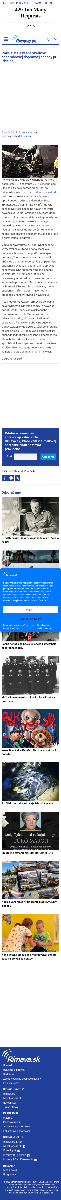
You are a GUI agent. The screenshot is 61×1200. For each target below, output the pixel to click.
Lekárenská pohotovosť (17, 1131)
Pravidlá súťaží (11, 1083)
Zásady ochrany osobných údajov (44, 626)
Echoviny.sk (9, 1102)
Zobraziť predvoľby (30, 618)
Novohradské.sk (12, 1098)
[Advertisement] (30, 95)
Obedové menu (11, 1122)
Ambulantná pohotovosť (17, 1126)
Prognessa (9, 1174)
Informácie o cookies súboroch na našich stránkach (18, 626)
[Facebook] (5, 478)
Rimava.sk (9, 1093)
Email (9, 456)
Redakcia (8, 1074)
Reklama (36, 3)
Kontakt (49, 3)
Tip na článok (10, 1107)
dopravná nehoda (11, 136)
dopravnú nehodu (46, 192)
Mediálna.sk (10, 1170)
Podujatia (22, 3)
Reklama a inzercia (14, 1069)
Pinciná (26, 136)
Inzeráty (8, 3)
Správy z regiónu (28, 132)
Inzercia (7, 1117)
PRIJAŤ (30, 609)
